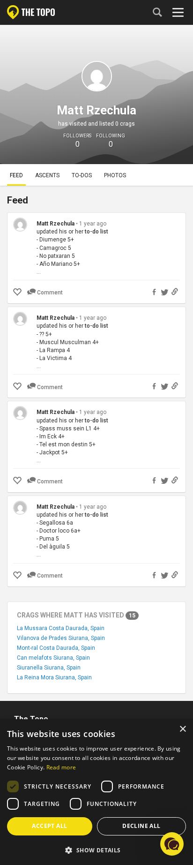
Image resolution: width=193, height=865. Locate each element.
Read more (61, 767)
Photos (115, 175)
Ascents (47, 175)
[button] (96, 849)
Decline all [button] (141, 826)
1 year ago (92, 223)
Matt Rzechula (55, 223)
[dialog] (96, 792)
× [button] (182, 729)
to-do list (96, 231)
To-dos (82, 175)
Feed (16, 175)
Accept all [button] (49, 826)
